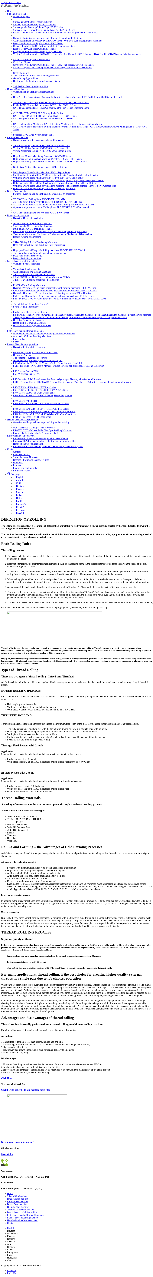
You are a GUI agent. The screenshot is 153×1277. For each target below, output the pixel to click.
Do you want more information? (17, 1142)
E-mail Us (7, 1154)
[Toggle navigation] (27, 6)
